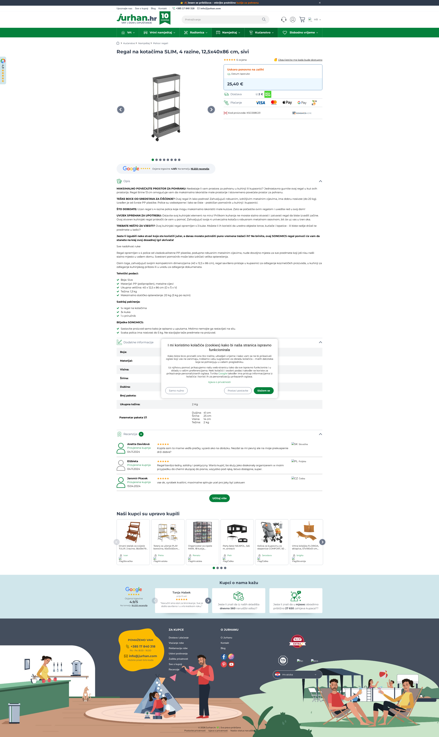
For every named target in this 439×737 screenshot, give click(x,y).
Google (222, 373)
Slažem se (263, 390)
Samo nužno (176, 390)
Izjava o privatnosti (219, 382)
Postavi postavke (238, 390)
